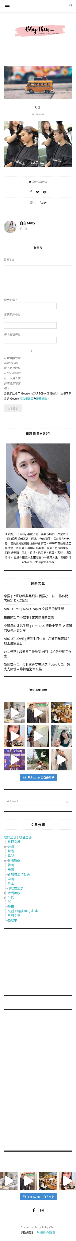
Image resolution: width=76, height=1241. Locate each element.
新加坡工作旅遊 (19, 874)
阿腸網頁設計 (46, 1232)
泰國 (11, 869)
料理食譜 (14, 842)
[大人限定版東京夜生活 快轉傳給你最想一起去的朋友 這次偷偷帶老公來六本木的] (14, 759)
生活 (11, 897)
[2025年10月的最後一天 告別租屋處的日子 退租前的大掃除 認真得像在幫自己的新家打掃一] (38, 736)
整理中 (12, 920)
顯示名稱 (10, 300)
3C (10, 901)
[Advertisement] (35, 962)
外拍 (11, 906)
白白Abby (40, 202)
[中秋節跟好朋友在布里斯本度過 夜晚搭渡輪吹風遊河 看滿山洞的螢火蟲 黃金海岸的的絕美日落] (61, 759)
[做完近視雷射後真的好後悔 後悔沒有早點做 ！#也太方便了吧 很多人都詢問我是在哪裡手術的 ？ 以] (14, 736)
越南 (11, 851)
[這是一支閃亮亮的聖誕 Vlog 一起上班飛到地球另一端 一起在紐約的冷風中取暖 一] (38, 712)
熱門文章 (14, 915)
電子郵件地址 (12, 317)
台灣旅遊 (14, 860)
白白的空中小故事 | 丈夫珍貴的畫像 (29, 617)
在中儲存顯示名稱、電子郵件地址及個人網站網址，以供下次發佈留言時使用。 (12, 373)
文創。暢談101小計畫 (23, 911)
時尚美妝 (14, 893)
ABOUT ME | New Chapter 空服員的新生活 (34, 609)
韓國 (11, 865)
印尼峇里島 (15, 888)
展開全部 (10, 837)
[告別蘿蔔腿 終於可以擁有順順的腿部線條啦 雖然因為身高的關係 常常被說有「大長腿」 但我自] (38, 759)
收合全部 (25, 837)
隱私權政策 (26, 398)
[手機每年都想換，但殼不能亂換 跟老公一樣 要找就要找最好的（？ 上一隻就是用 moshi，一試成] (61, 736)
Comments (38, 181)
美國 (11, 846)
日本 (11, 883)
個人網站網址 (12, 334)
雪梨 (11, 855)
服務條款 (41, 398)
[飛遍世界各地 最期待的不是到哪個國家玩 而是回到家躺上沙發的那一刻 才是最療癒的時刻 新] (14, 712)
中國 (11, 879)
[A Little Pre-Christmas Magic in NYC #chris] (61, 712)
